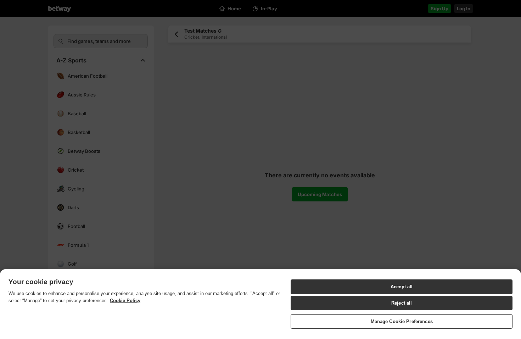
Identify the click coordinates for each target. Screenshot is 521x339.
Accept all (402, 286)
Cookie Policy (125, 300)
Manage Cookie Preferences (402, 321)
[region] (260, 304)
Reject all (401, 303)
